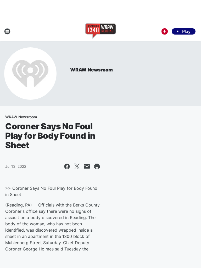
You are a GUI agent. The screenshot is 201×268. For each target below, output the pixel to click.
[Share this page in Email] (87, 166)
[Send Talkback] (164, 31)
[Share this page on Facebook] (67, 166)
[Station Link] (100, 31)
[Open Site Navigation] (7, 31)
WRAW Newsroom (91, 69)
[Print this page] (96, 166)
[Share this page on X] (77, 166)
